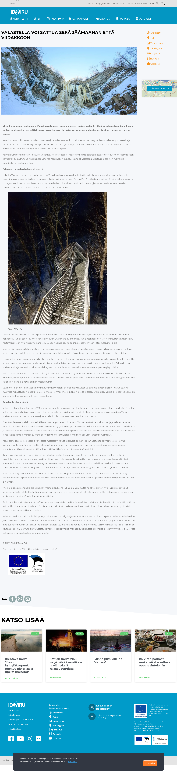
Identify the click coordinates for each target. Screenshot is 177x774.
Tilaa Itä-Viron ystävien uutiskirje (109, 716)
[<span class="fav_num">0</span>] (162, 3)
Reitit (40, 19)
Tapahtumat (58, 19)
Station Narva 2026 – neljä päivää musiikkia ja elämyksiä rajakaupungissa (66, 663)
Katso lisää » (11, 679)
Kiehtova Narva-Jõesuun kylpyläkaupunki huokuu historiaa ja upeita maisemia (19, 665)
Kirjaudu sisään (104, 706)
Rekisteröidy (102, 709)
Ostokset (145, 19)
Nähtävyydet (80, 19)
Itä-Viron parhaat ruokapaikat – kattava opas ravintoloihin (154, 662)
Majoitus (104, 19)
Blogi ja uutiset (103, 3)
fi (150, 3)
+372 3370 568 (21, 724)
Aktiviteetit (20, 19)
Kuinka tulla (118, 3)
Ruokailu (124, 19)
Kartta (90, 3)
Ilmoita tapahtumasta (137, 3)
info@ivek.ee (14, 729)
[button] (157, 3)
